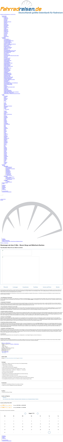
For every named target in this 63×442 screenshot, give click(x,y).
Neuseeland (5, 141)
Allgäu (5, 102)
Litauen (5, 134)
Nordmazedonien (6, 138)
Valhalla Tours (6, 88)
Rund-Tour (5, 35)
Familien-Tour (6, 18)
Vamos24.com (6, 89)
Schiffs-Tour (6, 17)
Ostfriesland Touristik (7, 70)
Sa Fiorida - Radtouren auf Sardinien (9, 79)
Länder (3, 94)
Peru (4, 145)
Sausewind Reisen (6, 80)
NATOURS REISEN (7, 69)
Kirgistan (5, 130)
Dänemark (5, 116)
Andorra (5, 111)
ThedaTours (6, 86)
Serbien (5, 151)
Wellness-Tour (6, 31)
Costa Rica (5, 115)
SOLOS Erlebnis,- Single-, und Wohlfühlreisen (11, 82)
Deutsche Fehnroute (7, 49)
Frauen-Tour (6, 33)
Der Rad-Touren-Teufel (7, 48)
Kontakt (3, 188)
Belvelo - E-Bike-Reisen (7, 44)
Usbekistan (5, 162)
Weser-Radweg (8, 172)
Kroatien (5, 131)
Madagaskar (6, 136)
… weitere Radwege (9, 175)
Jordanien (5, 127)
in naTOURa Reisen (7, 62)
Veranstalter (4, 37)
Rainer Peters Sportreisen (7, 74)
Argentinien (6, 112)
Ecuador (5, 118)
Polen (5, 100)
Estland (5, 119)
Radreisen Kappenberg (7, 64)
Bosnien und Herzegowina (8, 114)
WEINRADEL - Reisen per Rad (9, 92)
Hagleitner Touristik (7, 59)
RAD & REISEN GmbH (7, 73)
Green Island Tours (7, 58)
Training (5, 28)
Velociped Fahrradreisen (7, 90)
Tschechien (5, 158)
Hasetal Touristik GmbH (7, 60)
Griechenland (6, 123)
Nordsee (5, 107)
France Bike (6, 57)
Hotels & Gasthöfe (5, 182)
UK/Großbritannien (7, 124)
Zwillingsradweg (8, 174)
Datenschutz (4, 187)
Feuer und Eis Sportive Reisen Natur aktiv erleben (11, 55)
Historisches (4, 189)
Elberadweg (7, 169)
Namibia (5, 140)
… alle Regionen (6, 109)
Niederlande (6, 98)
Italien (5, 97)
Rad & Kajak (6, 25)
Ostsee (5, 108)
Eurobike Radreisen (7, 54)
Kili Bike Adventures (7, 65)
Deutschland (6, 117)
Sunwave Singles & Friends (8, 84)
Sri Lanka (5, 154)
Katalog (3, 183)
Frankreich (5, 96)
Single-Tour (6, 19)
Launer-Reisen (6, 67)
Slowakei (5, 152)
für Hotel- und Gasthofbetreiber (6, 191)
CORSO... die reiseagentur (8, 47)
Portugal (5, 147)
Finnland (5, 120)
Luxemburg (5, 135)
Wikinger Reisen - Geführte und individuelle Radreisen (12, 93)
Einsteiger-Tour (6, 27)
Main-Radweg (8, 170)
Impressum (3, 186)
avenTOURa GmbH (7, 43)
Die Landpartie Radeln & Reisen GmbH (10, 50)
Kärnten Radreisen (7, 63)
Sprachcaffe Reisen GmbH (8, 83)
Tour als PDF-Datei (5, 351)
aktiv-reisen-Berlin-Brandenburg (9, 40)
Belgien (5, 113)
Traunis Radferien (6, 71)
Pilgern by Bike (6, 36)
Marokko (5, 137)
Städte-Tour (5, 22)
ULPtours (5, 87)
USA (5, 161)
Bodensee (5, 104)
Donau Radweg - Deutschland (10, 168)
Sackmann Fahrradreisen (7, 78)
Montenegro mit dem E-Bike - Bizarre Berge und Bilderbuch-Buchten (12, 241)
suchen (2, 194)
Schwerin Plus (6, 81)
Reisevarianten (4, 16)
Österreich (5, 99)
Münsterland (6, 106)
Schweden (5, 149)
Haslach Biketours (6, 61)
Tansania (5, 157)
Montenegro (6, 139)
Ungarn (5, 160)
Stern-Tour (5, 34)
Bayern (5, 103)
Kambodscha (6, 128)
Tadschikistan (6, 156)
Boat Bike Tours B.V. (7, 46)
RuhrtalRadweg (8, 171)
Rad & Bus (5, 26)
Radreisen (3, 238)
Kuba (5, 132)
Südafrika (5, 155)
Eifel (4, 105)
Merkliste (1, 14)
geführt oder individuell (4, 195)
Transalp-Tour (6, 29)
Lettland (5, 133)
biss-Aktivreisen (6, 45)
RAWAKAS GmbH (7, 75)
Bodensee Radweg (8, 177)
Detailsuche (4, 185)
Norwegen (5, 143)
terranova (5, 85)
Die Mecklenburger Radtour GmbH (9, 51)
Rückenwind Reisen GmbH (8, 77)
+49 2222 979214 (12, 14)
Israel (5, 125)
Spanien (5, 153)
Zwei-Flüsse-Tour (8, 173)
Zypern (5, 163)
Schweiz (5, 150)
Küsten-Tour (6, 24)
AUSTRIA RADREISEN (8, 42)
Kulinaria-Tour (6, 30)
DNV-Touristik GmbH (7, 52)
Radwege (3, 164)
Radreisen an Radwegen (7, 21)
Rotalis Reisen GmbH (7, 76)
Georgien (5, 122)
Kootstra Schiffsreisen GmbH (8, 66)
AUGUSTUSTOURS (7, 41)
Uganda (5, 159)
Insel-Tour (5, 23)
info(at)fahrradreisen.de (6, 14)
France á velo (6, 56)
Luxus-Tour (6, 32)
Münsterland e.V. (6, 68)
